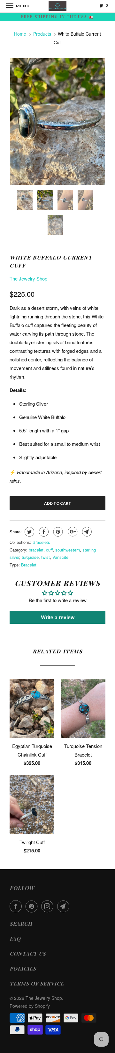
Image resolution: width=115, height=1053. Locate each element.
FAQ (15, 938)
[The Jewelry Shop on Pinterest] (33, 906)
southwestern (67, 550)
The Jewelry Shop (28, 278)
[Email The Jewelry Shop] (64, 906)
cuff (49, 550)
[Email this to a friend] (86, 532)
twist (45, 557)
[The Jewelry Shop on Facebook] (17, 906)
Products (42, 34)
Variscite (60, 557)
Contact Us (28, 953)
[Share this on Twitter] (28, 532)
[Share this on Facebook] (43, 532)
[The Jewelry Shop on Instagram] (48, 906)
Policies (23, 968)
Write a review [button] (57, 617)
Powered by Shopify (30, 1006)
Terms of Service (37, 983)
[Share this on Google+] (71, 532)
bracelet (36, 550)
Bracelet (28, 565)
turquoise (30, 557)
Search (21, 923)
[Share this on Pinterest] (57, 532)
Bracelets (41, 542)
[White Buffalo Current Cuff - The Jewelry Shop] (57, 121)
